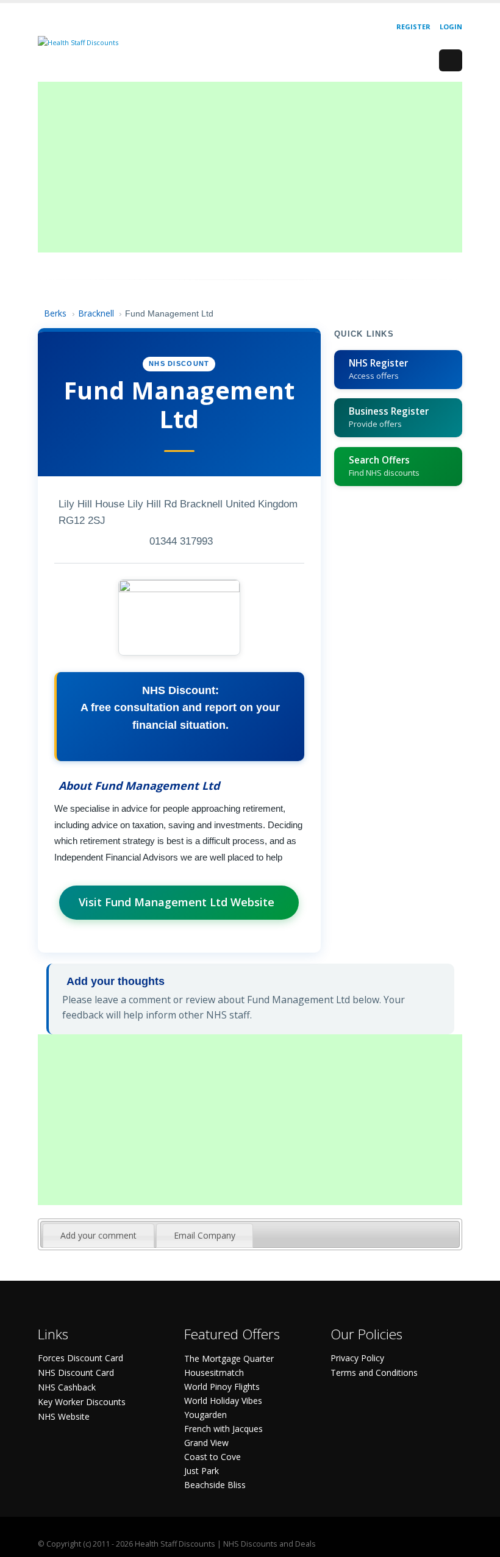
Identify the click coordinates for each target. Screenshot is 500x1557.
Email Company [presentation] (204, 1235)
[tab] (98, 1235)
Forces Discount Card (80, 1358)
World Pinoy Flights (222, 1386)
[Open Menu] (450, 60)
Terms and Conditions (374, 1372)
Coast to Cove (212, 1456)
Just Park (201, 1470)
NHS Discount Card (76, 1372)
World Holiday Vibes (223, 1400)
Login (451, 26)
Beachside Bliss (215, 1485)
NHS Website (64, 1416)
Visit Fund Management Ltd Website (176, 902)
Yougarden (205, 1414)
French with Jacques (223, 1428)
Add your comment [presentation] (98, 1235)
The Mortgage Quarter (229, 1358)
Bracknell (96, 313)
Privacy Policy (357, 1358)
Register (413, 26)
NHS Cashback (67, 1387)
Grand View (206, 1442)
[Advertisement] (250, 167)
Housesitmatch (214, 1372)
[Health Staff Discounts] (78, 41)
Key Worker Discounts (82, 1402)
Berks (55, 313)
